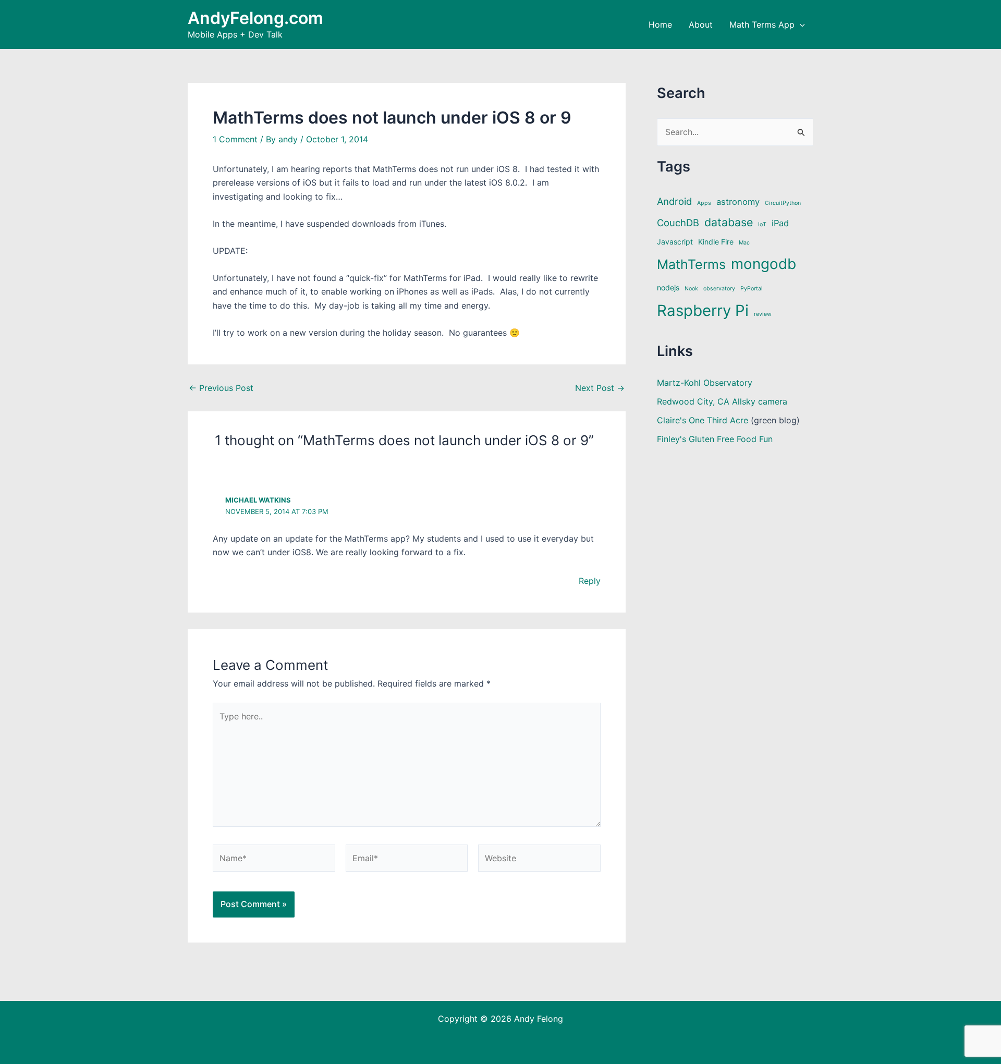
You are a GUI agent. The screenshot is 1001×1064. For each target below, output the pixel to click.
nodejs (668, 287)
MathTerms (691, 264)
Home (660, 24)
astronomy (738, 202)
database (728, 222)
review (763, 314)
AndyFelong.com (255, 18)
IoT (762, 224)
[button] (800, 24)
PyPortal (751, 288)
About (701, 24)
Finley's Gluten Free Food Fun (715, 439)
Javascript (675, 241)
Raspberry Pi (703, 310)
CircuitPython (783, 203)
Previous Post (221, 388)
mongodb (763, 264)
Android (674, 201)
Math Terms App (762, 24)
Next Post (600, 388)
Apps (704, 203)
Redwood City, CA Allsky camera (722, 401)
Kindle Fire (716, 241)
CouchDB (678, 222)
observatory (719, 288)
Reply (590, 581)
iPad (780, 223)
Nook (691, 288)
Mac (744, 242)
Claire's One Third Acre (702, 420)
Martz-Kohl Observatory (704, 382)
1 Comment (235, 139)
